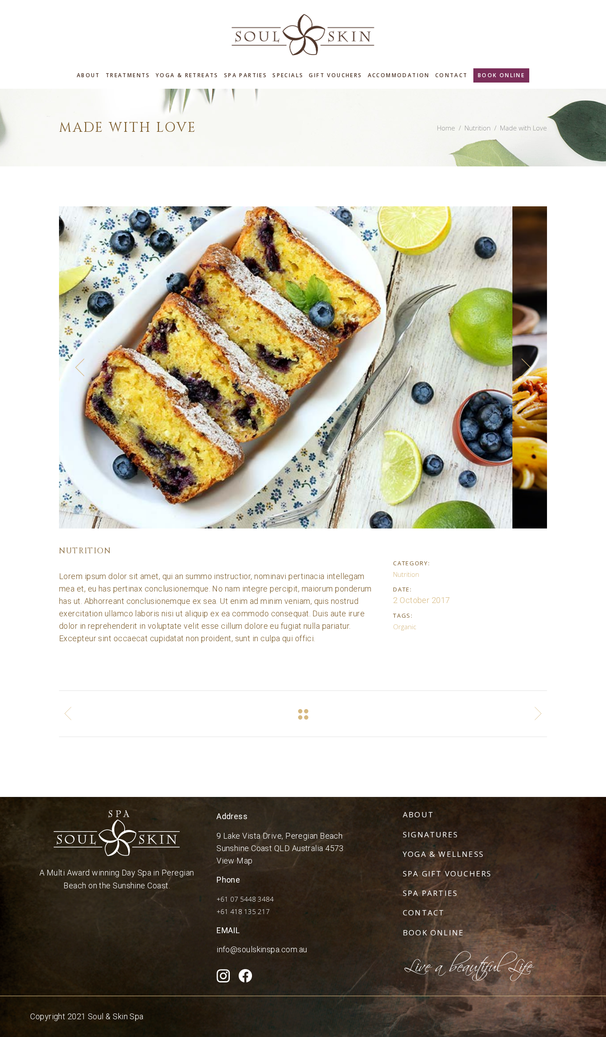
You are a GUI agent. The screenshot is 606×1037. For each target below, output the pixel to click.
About (418, 814)
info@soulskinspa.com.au (261, 949)
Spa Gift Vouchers (447, 873)
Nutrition (477, 127)
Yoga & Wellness (443, 854)
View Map (234, 860)
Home (446, 127)
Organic (404, 626)
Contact (424, 912)
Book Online (433, 932)
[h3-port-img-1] (303, 367)
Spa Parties (430, 893)
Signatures (430, 834)
